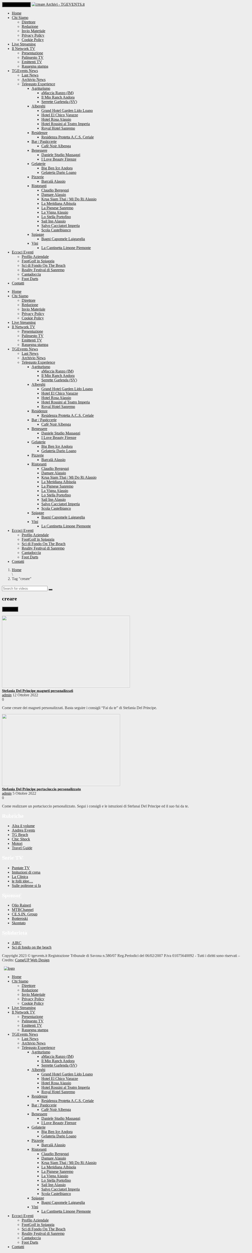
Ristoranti (39, 186)
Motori (17, 843)
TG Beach (20, 835)
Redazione (30, 26)
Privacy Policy (33, 35)
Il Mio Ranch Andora (58, 97)
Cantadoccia (31, 274)
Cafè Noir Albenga (56, 146)
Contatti (18, 283)
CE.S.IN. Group (24, 914)
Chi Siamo (20, 17)
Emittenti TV (32, 62)
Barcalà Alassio (53, 181)
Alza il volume (23, 826)
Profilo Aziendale (35, 256)
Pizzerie (38, 177)
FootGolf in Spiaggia (38, 261)
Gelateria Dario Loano (58, 172)
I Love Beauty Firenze (58, 159)
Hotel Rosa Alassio (56, 119)
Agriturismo (41, 88)
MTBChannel (22, 910)
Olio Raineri (21, 905)
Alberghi (38, 106)
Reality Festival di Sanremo (43, 270)
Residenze (39, 133)
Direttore (28, 22)
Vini (35, 243)
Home (16, 13)
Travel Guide (22, 848)
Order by (10, 609)
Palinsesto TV (33, 57)
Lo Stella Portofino (56, 217)
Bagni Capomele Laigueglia (63, 239)
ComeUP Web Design (32, 960)
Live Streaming (24, 44)
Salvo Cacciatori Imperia (60, 226)
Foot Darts (30, 279)
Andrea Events (23, 830)
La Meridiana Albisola (58, 203)
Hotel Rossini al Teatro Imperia (65, 124)
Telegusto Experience (38, 84)
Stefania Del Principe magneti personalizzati (37, 691)
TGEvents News (25, 71)
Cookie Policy (33, 40)
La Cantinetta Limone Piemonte (66, 248)
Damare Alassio (53, 195)
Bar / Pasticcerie (44, 141)
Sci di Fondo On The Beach (43, 265)
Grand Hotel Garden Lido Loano (67, 110)
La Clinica (20, 877)
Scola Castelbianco (56, 230)
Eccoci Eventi (22, 252)
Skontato (19, 923)
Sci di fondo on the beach (31, 947)
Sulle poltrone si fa (26, 885)
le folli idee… (22, 881)
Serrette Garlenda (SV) (59, 102)
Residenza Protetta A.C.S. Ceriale (67, 137)
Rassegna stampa (35, 66)
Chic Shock (21, 839)
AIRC (16, 943)
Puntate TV (21, 868)
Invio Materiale (33, 31)
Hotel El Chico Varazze (59, 115)
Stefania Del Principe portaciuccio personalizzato (41, 789)
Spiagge (38, 234)
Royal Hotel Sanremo (58, 128)
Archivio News (34, 79)
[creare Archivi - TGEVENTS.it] (58, 4)
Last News (30, 75)
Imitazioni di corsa (26, 872)
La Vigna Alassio (54, 212)
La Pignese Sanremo (57, 208)
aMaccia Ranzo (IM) (57, 93)
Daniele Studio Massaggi (60, 155)
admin (7, 695)
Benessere (39, 150)
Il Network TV (23, 48)
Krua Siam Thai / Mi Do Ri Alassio (68, 199)
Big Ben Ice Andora (57, 168)
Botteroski (20, 918)
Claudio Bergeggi (55, 190)
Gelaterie (39, 164)
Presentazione (32, 53)
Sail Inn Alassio (53, 221)
